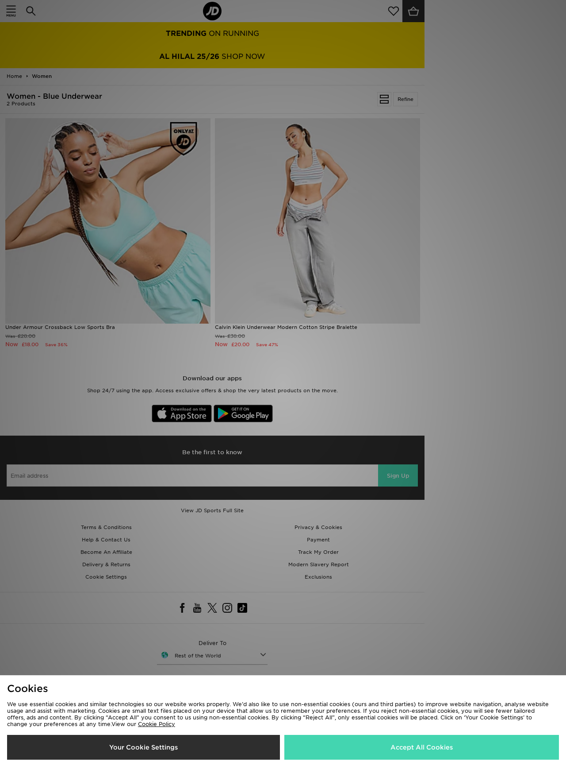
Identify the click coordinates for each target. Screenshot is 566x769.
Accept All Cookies (421, 747)
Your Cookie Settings (143, 747)
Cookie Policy (156, 724)
